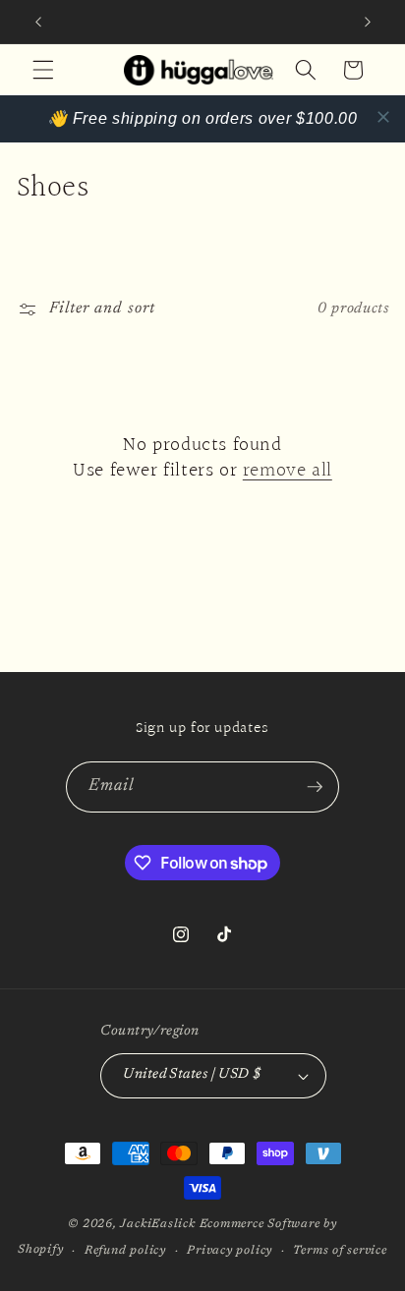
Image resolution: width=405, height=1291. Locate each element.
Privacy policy (229, 1251)
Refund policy (125, 1251)
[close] (383, 117)
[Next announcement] (367, 21)
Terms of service (339, 1251)
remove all (287, 470)
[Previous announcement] (38, 21)
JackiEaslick (157, 1224)
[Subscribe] (314, 787)
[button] (43, 69)
